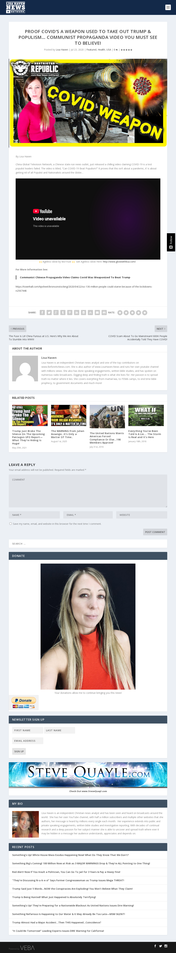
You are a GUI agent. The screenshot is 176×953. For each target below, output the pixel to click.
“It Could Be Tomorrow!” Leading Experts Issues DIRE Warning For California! (59, 930)
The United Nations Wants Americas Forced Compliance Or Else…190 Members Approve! (107, 438)
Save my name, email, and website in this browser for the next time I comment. (57, 523)
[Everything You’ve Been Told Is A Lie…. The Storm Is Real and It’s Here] (146, 415)
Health (101, 49)
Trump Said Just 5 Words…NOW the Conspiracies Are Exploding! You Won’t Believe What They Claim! (72, 888)
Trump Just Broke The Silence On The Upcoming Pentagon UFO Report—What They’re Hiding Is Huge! (28, 437)
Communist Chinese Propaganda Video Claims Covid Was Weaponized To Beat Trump (75, 277)
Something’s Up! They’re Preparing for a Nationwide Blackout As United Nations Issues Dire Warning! (74, 905)
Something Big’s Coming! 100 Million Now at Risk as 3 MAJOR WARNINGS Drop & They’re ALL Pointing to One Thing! (81, 863)
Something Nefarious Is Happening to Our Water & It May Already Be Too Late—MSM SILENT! (69, 914)
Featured (91, 49)
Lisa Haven (62, 49)
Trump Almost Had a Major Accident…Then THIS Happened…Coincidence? (57, 922)
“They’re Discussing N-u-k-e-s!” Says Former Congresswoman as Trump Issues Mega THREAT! (68, 880)
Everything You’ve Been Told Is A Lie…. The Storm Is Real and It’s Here (144, 434)
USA (108, 49)
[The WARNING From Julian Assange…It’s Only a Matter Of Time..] (68, 415)
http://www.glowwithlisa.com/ (119, 261)
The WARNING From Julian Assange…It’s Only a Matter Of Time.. (67, 434)
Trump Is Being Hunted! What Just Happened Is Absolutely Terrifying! (54, 897)
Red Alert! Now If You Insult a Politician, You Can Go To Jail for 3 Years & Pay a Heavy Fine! (66, 872)
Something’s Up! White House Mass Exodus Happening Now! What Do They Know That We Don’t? (70, 855)
